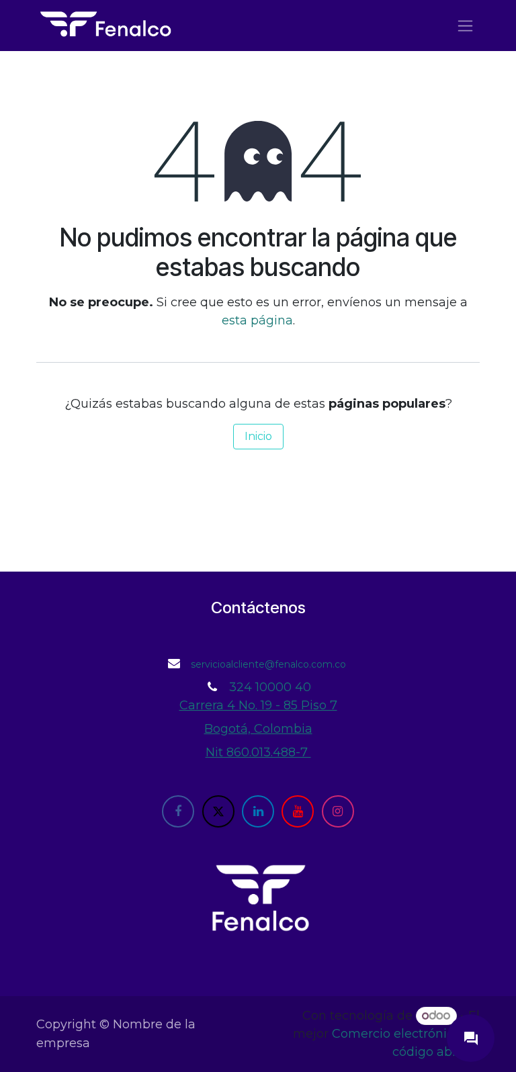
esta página (257, 320)
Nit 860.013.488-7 (258, 752)
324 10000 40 (270, 687)
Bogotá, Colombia (258, 728)
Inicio (258, 436)
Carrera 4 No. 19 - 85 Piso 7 (258, 705)
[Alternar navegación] (465, 25)
